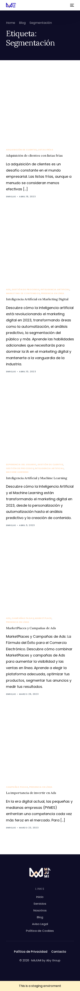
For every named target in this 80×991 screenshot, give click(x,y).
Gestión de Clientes (50, 464)
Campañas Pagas (23, 618)
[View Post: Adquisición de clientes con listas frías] (40, 108)
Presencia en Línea (52, 293)
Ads (8, 289)
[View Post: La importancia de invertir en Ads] (40, 745)
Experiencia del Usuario (21, 464)
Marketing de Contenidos (23, 293)
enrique (11, 196)
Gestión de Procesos (25, 289)
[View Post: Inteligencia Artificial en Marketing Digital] (40, 247)
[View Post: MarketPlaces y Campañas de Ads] (40, 576)
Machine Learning (17, 472)
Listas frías (45, 150)
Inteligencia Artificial (55, 289)
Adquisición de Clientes (21, 150)
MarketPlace (43, 618)
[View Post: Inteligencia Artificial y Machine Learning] (40, 422)
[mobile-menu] (71, 5)
